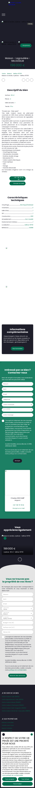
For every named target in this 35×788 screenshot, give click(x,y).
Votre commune (8, 404)
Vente (4, 73)
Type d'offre (6, 607)
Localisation (6, 617)
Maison (9, 73)
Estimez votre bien (8, 722)
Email (5, 394)
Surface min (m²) (8, 627)
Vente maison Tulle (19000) (10, 697)
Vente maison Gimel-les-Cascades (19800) (16, 711)
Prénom (5, 384)
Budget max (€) (8, 622)
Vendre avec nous (8, 725)
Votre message (8, 415)
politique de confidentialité (17, 454)
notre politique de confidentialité (12, 775)
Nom (4, 389)
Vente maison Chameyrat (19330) (13, 705)
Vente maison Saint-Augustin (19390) (14, 708)
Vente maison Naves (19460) (11, 702)
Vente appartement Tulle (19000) (12, 699)
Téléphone (6, 399)
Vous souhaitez (6, 409)
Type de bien (6, 612)
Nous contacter (7, 731)
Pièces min (6, 632)
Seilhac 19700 (17, 73)
